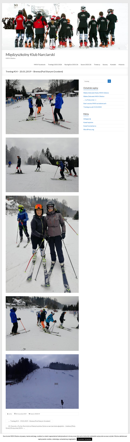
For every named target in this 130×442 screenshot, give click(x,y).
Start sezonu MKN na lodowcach (94, 103)
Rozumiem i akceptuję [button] (84, 439)
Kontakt (113, 64)
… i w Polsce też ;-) (89, 100)
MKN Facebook (39, 64)
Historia (121, 64)
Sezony (105, 64)
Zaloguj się (87, 119)
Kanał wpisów (88, 122)
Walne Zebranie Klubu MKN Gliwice (96, 93)
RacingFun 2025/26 (71, 64)
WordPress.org (88, 129)
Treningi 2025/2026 (55, 64)
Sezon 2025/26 (86, 64)
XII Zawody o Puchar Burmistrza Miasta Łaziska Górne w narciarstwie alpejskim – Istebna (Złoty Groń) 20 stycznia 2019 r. (40, 427)
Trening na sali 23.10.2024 (92, 107)
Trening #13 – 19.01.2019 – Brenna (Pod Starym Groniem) (29, 421)
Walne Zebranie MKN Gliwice (93, 96)
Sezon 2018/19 (35, 414)
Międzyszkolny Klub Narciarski (30, 54)
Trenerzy (97, 64)
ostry (10, 414)
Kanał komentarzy (89, 126)
